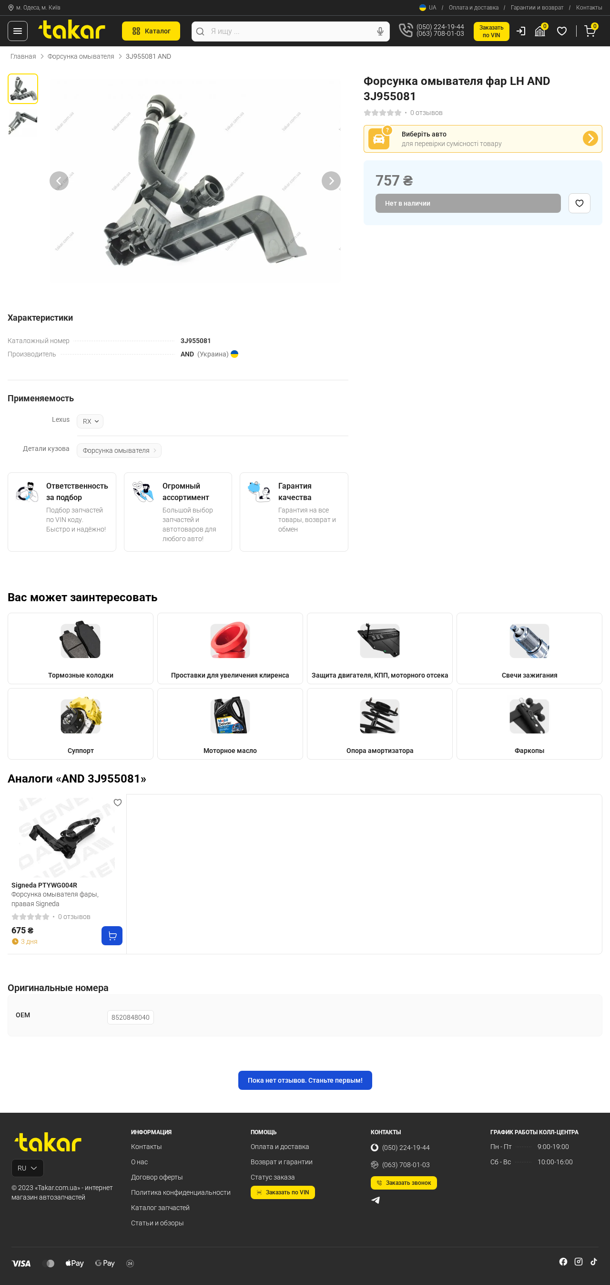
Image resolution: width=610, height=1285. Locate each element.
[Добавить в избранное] (579, 203)
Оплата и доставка (473, 7)
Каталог (158, 31)
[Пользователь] (520, 31)
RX (87, 421)
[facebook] (563, 1261)
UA (433, 7)
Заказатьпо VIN (491, 31)
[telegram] (375, 1200)
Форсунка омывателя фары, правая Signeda (55, 899)
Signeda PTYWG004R (44, 885)
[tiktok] (594, 1261)
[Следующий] (331, 180)
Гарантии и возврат (537, 7)
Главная (23, 56)
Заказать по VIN (287, 1192)
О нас (139, 1162)
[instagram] (578, 1261)
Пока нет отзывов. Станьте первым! (305, 1080)
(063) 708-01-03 (406, 1165)
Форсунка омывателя (81, 56)
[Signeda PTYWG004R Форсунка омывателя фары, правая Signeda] (66, 838)
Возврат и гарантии (282, 1162)
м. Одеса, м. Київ (38, 7)
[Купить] (112, 935)
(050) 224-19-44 (406, 1147)
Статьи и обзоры (157, 1223)
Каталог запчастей (160, 1208)
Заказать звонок (408, 1183)
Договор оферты (157, 1177)
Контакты (589, 7)
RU (22, 1168)
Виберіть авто (424, 134)
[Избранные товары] (563, 31)
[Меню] (18, 31)
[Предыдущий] (59, 180)
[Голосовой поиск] (380, 31)
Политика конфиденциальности (181, 1192)
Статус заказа (273, 1177)
